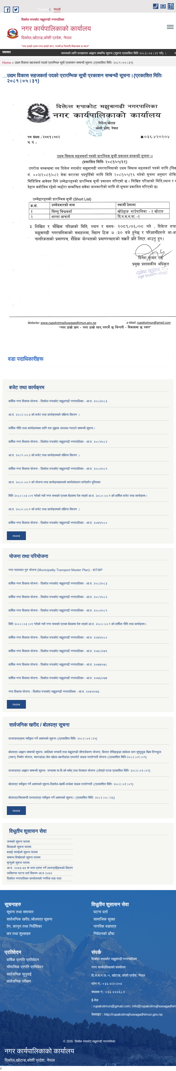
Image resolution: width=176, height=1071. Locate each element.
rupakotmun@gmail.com (111, 1006)
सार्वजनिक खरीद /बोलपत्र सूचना (29, 919)
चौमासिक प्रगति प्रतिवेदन (25, 967)
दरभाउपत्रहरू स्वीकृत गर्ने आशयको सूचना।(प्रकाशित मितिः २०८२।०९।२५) (52, 738)
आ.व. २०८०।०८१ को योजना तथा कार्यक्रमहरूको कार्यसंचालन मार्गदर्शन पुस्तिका (54, 482)
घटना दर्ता (101, 912)
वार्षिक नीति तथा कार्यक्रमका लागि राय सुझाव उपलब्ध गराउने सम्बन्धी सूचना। (51, 428)
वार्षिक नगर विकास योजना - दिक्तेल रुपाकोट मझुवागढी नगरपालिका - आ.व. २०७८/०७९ (57, 651)
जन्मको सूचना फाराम (18, 841)
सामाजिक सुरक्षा (104, 919)
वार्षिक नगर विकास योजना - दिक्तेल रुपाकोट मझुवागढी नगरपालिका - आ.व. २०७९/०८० (57, 523)
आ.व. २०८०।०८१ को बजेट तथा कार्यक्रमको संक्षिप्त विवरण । (44, 509)
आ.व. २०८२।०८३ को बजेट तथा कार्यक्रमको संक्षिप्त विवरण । (44, 414)
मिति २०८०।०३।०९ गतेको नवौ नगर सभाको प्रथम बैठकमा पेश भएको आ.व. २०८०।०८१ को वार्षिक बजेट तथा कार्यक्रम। (77, 495)
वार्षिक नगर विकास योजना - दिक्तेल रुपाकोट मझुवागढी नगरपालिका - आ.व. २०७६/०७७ (57, 678)
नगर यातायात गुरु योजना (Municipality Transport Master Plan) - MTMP (55, 570)
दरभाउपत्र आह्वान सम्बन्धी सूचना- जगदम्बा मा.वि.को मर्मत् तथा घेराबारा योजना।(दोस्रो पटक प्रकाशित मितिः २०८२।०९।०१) (79, 770)
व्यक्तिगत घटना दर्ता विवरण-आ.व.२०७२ (29, 873)
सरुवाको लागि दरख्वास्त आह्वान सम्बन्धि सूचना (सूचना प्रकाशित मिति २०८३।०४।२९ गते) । (103, 53)
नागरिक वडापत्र (105, 926)
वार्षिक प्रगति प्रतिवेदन (23, 960)
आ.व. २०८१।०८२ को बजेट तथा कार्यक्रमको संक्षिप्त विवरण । (44, 455)
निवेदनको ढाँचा (104, 934)
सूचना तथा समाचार (20, 912)
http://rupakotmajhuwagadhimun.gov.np (133, 1014)
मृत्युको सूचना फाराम (18, 862)
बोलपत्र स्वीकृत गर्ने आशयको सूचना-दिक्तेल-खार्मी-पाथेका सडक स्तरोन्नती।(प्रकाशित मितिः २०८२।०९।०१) (70, 784)
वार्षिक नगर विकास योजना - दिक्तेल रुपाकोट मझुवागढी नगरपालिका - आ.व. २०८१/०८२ (57, 441)
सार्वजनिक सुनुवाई (19, 974)
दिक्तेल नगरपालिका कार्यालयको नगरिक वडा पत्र (34, 878)
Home (6, 62)
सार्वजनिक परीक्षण (19, 981)
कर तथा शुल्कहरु (19, 934)
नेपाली (57, 9)
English (43, 9)
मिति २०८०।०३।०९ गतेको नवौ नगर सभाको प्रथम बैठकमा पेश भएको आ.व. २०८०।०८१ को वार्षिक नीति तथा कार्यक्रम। (77, 624)
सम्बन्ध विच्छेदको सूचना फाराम (23, 857)
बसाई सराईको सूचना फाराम (22, 852)
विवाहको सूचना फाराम (19, 847)
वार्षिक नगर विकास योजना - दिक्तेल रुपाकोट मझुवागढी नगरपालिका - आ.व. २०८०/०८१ (57, 468)
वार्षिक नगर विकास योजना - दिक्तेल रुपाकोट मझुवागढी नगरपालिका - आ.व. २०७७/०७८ (57, 664)
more (16, 536)
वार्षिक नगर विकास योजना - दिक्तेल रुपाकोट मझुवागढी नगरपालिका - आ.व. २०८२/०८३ (57, 401)
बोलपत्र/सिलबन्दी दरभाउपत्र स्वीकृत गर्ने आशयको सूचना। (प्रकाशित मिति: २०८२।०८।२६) (61, 797)
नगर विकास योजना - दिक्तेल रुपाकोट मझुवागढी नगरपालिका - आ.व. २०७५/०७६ (53, 691)
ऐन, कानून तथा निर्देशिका (24, 926)
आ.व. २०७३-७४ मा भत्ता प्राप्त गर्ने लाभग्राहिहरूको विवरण (40, 868)
